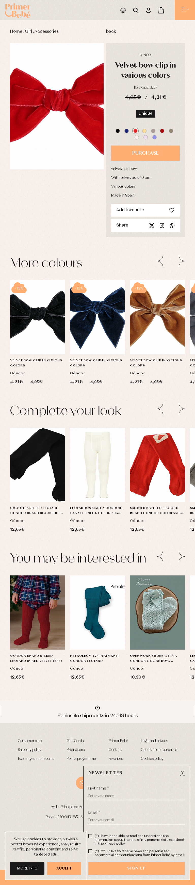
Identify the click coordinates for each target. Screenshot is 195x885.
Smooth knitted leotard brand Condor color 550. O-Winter (155, 511)
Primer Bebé (118, 741)
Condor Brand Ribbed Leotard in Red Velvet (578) (36, 658)
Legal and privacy (154, 741)
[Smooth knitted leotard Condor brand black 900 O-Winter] (37, 465)
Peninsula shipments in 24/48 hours (98, 715)
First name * (98, 788)
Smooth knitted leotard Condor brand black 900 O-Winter (37, 511)
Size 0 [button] (29, 449)
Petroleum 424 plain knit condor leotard (94, 658)
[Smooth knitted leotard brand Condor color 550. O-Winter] (157, 465)
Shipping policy (29, 750)
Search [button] (135, 10)
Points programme (81, 759)
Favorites (116, 759)
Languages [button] (123, 10)
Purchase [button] (145, 153)
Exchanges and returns (36, 759)
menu (185, 10)
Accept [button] (64, 868)
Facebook (162, 225)
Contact (115, 750)
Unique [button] (146, 113)
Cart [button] (161, 10)
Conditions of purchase (159, 750)
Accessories (47, 31)
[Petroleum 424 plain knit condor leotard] (97, 612)
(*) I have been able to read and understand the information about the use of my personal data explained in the (139, 839)
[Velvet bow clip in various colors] (37, 317)
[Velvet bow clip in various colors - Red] (57, 106)
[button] (118, 131)
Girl (28, 31)
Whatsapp (172, 225)
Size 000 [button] (38, 610)
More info (27, 868)
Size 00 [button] (29, 475)
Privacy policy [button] (115, 843)
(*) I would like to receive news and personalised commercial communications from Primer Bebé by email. (140, 853)
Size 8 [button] (46, 487)
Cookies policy (152, 759)
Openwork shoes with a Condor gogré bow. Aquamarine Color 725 (153, 659)
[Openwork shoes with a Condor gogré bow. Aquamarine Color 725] (157, 612)
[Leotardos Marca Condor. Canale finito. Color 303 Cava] (97, 465)
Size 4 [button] (29, 487)
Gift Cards (75, 741)
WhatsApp (82, 783)
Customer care (30, 741)
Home (16, 31)
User (148, 10)
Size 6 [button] (47, 475)
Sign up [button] (136, 868)
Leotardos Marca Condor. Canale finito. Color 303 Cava (96, 511)
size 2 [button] (165, 449)
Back (111, 31)
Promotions (76, 750)
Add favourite (130, 210)
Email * (94, 812)
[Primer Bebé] (17, 10)
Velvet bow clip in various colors (36, 363)
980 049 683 (68, 817)
